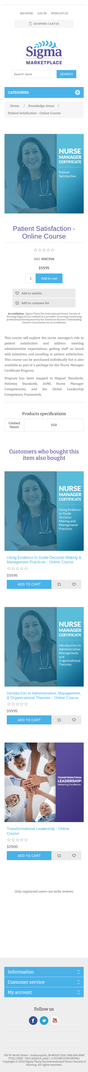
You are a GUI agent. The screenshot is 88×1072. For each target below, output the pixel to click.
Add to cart (49, 278)
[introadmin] (44, 647)
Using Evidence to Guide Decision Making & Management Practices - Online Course (44, 559)
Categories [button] (18, 92)
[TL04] (44, 782)
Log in (41, 13)
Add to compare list (35, 303)
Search (66, 74)
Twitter (44, 1020)
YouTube (55, 1020)
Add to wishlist (31, 293)
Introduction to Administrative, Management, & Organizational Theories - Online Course (44, 695)
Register (26, 13)
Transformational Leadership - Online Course (38, 831)
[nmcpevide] (44, 511)
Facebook (33, 1020)
